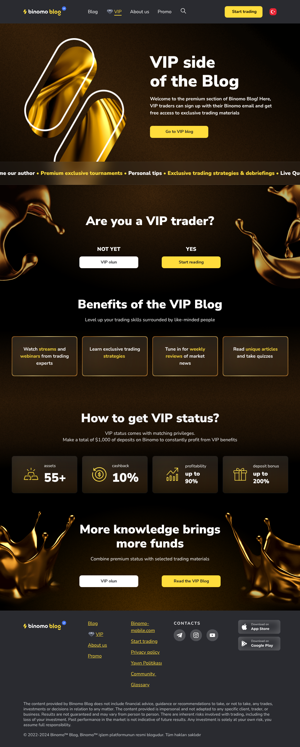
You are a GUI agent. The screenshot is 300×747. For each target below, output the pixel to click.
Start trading (244, 11)
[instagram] (196, 635)
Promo (164, 12)
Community (143, 674)
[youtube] (212, 635)
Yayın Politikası (146, 663)
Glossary (140, 685)
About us (139, 12)
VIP (118, 12)
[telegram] (179, 635)
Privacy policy (145, 652)
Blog (93, 12)
